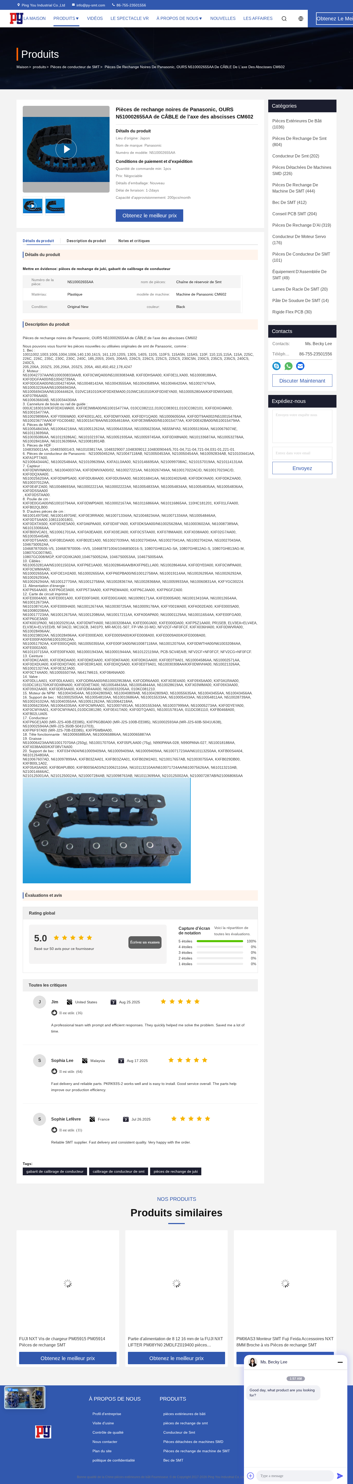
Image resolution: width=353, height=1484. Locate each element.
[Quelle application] (288, 366)
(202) (295, 156)
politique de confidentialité (114, 1460)
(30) (292, 312)
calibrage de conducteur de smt (118, 1171)
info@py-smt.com (90, 5)
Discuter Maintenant (302, 381)
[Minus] (340, 1362)
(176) (299, 239)
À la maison (33, 18)
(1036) (297, 124)
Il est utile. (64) (70, 1072)
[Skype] (276, 366)
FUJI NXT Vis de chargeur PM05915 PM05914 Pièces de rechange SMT (62, 1342)
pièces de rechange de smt (185, 1423)
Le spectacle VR (130, 18)
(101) (301, 257)
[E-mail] (300, 366)
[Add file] (250, 1475)
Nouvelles (223, 18)
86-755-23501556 (131, 5)
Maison (22, 67)
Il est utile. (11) (70, 1130)
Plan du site (102, 1451)
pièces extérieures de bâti (184, 1414)
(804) (299, 141)
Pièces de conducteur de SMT (75, 67)
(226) (301, 170)
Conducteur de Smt (179, 1432)
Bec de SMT (173, 1460)
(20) (300, 289)
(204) (294, 214)
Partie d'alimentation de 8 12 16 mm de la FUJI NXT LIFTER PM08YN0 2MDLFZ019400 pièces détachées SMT (175, 1342)
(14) (300, 300)
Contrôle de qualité (108, 1432)
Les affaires (258, 18)
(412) (289, 202)
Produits (64, 18)
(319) (301, 225)
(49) (299, 274)
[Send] (340, 1475)
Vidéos (95, 18)
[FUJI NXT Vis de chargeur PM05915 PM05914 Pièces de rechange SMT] (68, 1283)
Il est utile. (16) (70, 1013)
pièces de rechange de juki (176, 1171)
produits (39, 67)
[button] (26, 1293)
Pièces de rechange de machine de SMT (196, 1451)
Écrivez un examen (145, 942)
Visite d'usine (103, 1423)
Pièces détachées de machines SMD (193, 1442)
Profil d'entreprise (107, 1414)
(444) (295, 188)
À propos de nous (177, 18)
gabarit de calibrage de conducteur (54, 1171)
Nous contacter (105, 1442)
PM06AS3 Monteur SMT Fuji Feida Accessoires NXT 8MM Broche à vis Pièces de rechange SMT (285, 1342)
